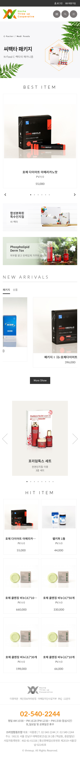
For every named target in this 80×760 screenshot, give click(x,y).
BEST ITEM (40, 87)
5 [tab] (45, 195)
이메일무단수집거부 (47, 698)
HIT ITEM (40, 492)
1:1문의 (66, 698)
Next (75, 194)
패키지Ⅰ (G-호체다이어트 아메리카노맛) (40, 357)
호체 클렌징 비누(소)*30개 (21, 657)
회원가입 (72, 3)
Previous (5, 194)
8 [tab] (53, 481)
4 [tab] (42, 195)
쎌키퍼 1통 (58, 538)
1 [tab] (31, 195)
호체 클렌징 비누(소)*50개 (59, 598)
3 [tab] (38, 195)
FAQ (60, 698)
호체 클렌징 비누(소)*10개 (59, 657)
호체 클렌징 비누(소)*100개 (21, 598)
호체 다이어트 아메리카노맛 (40, 172)
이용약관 (14, 698)
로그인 (59, 3)
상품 (15, 290)
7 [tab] (49, 481)
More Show (40, 380)
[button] (72, 340)
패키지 (6, 290)
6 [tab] (49, 195)
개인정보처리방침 (28, 698)
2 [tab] (34, 195)
